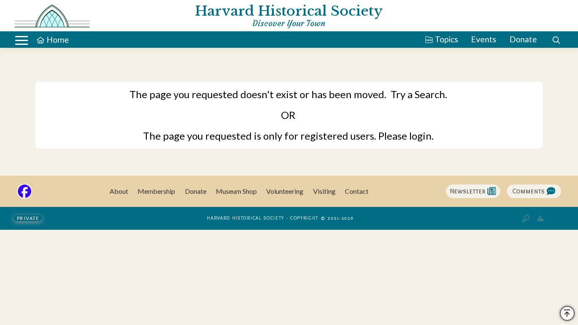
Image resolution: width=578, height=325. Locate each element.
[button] (22, 40)
